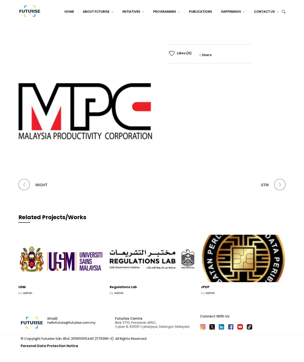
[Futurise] (29, 11)
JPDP (205, 287)
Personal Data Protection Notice (49, 346)
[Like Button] (172, 53)
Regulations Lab (123, 287)
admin (27, 293)
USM (22, 287)
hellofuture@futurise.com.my (71, 322)
